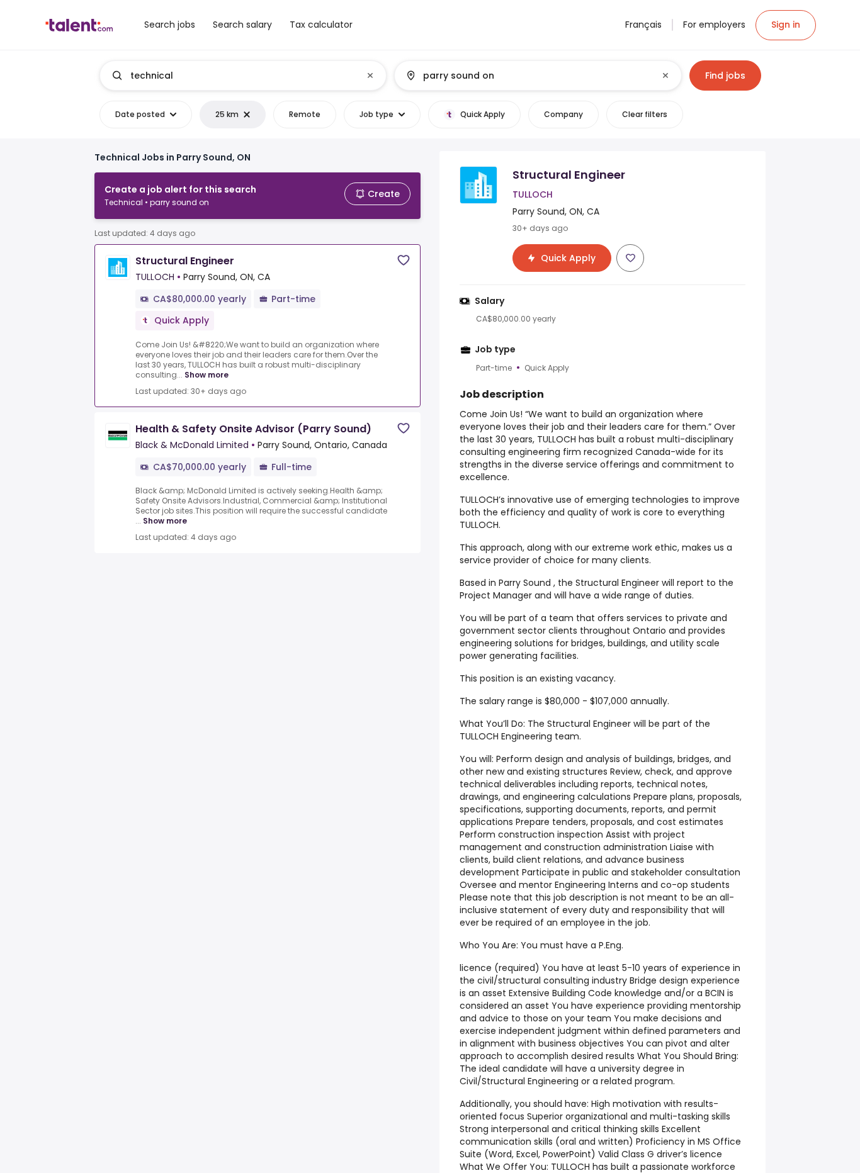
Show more (206, 374)
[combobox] (242, 75)
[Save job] (403, 260)
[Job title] (232, 75)
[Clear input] (370, 75)
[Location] (527, 75)
